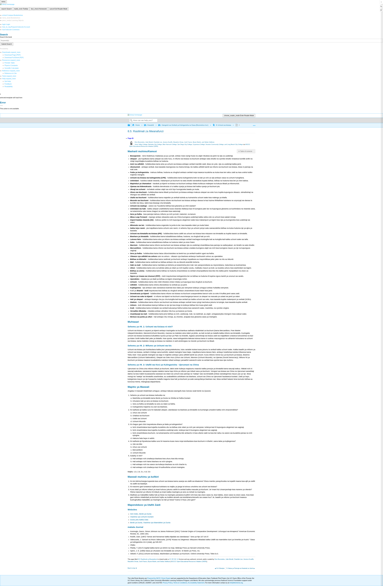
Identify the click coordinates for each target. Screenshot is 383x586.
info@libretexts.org (236, 583)
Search (131, 120)
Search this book (6, 37)
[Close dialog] (1, 105)
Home (137, 125)
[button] (8, 84)
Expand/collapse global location (254, 124)
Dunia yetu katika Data (139, 520)
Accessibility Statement (196, 583)
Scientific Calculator (11, 68)
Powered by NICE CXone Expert (159, 578)
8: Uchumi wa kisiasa (223, 125)
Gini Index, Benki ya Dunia (140, 514)
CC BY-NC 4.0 (174, 559)
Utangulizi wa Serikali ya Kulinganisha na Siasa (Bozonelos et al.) (185, 125)
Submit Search (6, 44)
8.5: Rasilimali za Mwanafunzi (147, 559)
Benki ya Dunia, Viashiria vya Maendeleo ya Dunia (150, 523)
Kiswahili (150, 125)
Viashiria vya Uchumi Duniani (141, 517)
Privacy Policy (168, 583)
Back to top (131, 568)
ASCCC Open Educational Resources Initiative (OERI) (189, 561)
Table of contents (246, 151)
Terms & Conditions (180, 583)
